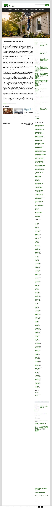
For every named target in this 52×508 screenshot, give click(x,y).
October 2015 (37, 382)
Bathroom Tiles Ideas (38, 139)
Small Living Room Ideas (39, 215)
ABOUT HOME (9, 9)
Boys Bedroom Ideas (38, 147)
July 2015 (36, 386)
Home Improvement (38, 176)
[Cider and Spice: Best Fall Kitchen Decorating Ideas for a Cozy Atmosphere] (8, 111)
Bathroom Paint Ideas (38, 132)
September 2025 (37, 237)
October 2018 (37, 332)
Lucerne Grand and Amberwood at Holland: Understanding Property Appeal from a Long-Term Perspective (44, 44)
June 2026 (36, 224)
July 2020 (36, 303)
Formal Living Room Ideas (39, 172)
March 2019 (37, 325)
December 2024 (37, 249)
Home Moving (37, 179)
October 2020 (37, 299)
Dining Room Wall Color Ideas (39, 169)
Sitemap (36, 395)
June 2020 (36, 304)
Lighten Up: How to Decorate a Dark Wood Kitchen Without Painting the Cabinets (28, 113)
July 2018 (36, 336)
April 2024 (36, 260)
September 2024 (37, 253)
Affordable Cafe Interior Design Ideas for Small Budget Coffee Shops (43, 53)
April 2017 (36, 357)
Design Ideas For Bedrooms (39, 157)
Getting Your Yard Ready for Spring (40, 492)
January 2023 (37, 271)
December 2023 (37, 266)
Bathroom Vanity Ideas (38, 140)
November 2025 (37, 234)
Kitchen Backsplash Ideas (39, 183)
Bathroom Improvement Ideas (39, 129)
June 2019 (36, 321)
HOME (5, 9)
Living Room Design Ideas (39, 194)
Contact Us (37, 392)
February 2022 (37, 281)
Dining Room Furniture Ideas (39, 162)
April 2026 (36, 227)
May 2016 (36, 372)
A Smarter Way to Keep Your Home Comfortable (41, 495)
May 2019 (36, 322)
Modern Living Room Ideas (39, 205)
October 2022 (37, 275)
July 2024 (36, 256)
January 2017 (37, 361)
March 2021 (37, 292)
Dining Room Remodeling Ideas (40, 165)
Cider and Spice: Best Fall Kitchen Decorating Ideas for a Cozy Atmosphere (7, 116)
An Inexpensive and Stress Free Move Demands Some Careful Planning (44, 427)
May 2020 (36, 306)
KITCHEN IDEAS (41, 9)
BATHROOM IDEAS (17, 9)
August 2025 (37, 238)
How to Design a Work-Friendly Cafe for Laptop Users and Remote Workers (44, 89)
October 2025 (37, 235)
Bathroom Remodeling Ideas (39, 133)
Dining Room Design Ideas (39, 161)
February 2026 (37, 230)
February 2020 (37, 310)
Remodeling (37, 209)
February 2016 (37, 376)
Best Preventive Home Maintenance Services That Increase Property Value (44, 108)
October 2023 (37, 267)
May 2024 (36, 259)
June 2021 (36, 288)
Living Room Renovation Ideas (40, 197)
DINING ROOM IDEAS (33, 9)
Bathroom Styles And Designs (39, 137)
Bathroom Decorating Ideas (39, 125)
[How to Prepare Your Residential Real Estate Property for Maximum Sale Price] (37, 66)
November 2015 (37, 380)
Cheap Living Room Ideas (39, 150)
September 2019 (37, 317)
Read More (44, 506)
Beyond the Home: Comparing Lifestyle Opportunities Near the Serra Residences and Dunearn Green (44, 59)
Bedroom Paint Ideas (38, 144)
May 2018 (36, 339)
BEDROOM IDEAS (25, 9)
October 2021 (37, 282)
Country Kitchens (38, 155)
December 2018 (37, 329)
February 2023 (37, 270)
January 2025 (37, 248)
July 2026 (36, 223)
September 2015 (37, 383)
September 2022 (37, 277)
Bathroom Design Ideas (38, 126)
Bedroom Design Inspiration (39, 143)
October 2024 (37, 252)
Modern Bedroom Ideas (38, 202)
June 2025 (36, 241)
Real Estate (37, 208)
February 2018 (37, 343)
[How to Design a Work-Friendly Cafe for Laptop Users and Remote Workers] (37, 88)
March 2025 (37, 245)
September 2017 (37, 350)
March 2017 (37, 358)
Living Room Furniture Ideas (39, 195)
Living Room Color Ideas (39, 191)
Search (47, 5)
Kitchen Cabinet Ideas (38, 184)
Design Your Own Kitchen (39, 158)
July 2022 (36, 278)
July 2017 (36, 353)
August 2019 (37, 318)
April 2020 (36, 307)
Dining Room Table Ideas (39, 166)
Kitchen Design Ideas (38, 187)
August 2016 (37, 368)
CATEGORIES (37, 118)
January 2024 (37, 264)
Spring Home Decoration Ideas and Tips (40, 423)
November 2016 (37, 364)
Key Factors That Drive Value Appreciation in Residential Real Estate (44, 97)
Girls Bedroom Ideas (38, 173)
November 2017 (37, 347)
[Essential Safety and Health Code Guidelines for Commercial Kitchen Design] (37, 73)
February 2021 (37, 293)
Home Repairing (37, 180)
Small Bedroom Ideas (38, 212)
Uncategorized (37, 216)
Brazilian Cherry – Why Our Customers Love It (41, 420)
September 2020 (37, 300)
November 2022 (37, 274)
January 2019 (37, 328)
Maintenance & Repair (38, 198)
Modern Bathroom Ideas (39, 201)
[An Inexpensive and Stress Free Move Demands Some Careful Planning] (37, 426)
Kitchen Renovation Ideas (39, 190)
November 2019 (37, 314)
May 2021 (36, 289)
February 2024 (37, 263)
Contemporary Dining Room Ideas (40, 151)
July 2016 (36, 369)
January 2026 (37, 231)
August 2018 (37, 335)
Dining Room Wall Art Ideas (39, 168)
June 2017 (36, 354)
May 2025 (36, 242)
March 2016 (37, 375)
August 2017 (37, 351)
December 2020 (37, 296)
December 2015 (37, 379)
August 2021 (37, 285)
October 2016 (37, 365)
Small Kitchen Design (38, 213)
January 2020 (37, 311)
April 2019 (36, 324)
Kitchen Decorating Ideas (39, 186)
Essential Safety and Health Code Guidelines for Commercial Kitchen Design (44, 74)
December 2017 (37, 346)
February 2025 (37, 246)
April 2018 (36, 340)
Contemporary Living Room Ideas (40, 154)
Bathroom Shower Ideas (39, 136)
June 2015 (36, 387)
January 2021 (37, 295)
